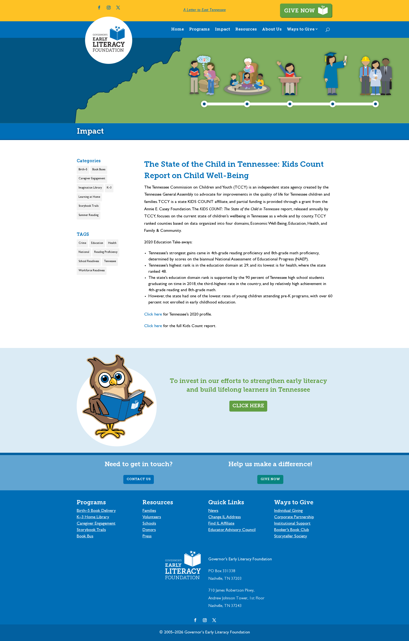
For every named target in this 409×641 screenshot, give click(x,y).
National (84, 252)
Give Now (270, 479)
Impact (222, 29)
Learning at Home (89, 197)
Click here (153, 315)
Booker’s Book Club (291, 530)
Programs (199, 29)
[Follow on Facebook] (99, 7)
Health (112, 243)
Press (146, 537)
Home (177, 29)
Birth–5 (83, 169)
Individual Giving (288, 511)
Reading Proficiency (105, 252)
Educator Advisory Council (232, 530)
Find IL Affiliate (221, 524)
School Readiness (89, 261)
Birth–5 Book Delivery (96, 511)
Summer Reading (88, 215)
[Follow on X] (118, 7)
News (213, 511)
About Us (272, 29)
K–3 (109, 188)
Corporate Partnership (294, 517)
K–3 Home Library (93, 517)
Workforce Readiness (92, 270)
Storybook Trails (88, 206)
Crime (82, 243)
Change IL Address (224, 517)
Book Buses (98, 169)
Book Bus (85, 537)
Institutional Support (292, 524)
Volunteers (151, 517)
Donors (149, 530)
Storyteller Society (290, 537)
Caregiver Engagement (92, 178)
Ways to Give (301, 29)
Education (97, 243)
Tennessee (110, 261)
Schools (149, 524)
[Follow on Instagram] (108, 7)
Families (149, 511)
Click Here (248, 406)
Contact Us (139, 479)
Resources (246, 29)
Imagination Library (90, 188)
